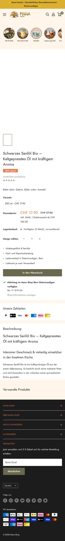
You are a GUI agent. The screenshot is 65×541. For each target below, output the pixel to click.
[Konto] (53, 14)
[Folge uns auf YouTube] (22, 500)
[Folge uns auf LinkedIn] (39, 500)
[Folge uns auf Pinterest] (17, 500)
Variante (7, 197)
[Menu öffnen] (4, 14)
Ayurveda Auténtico (14, 176)
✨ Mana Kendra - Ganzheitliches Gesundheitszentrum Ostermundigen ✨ (32, 4)
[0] (59, 14)
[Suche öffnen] (47, 14)
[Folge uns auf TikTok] (28, 500)
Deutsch (8, 485)
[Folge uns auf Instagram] (11, 500)
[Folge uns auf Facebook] (5, 500)
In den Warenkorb (33, 272)
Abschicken (14, 471)
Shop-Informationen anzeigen (21, 295)
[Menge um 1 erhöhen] (40, 239)
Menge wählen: (11, 238)
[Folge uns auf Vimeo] (34, 500)
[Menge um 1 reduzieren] (24, 239)
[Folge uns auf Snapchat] (45, 500)
